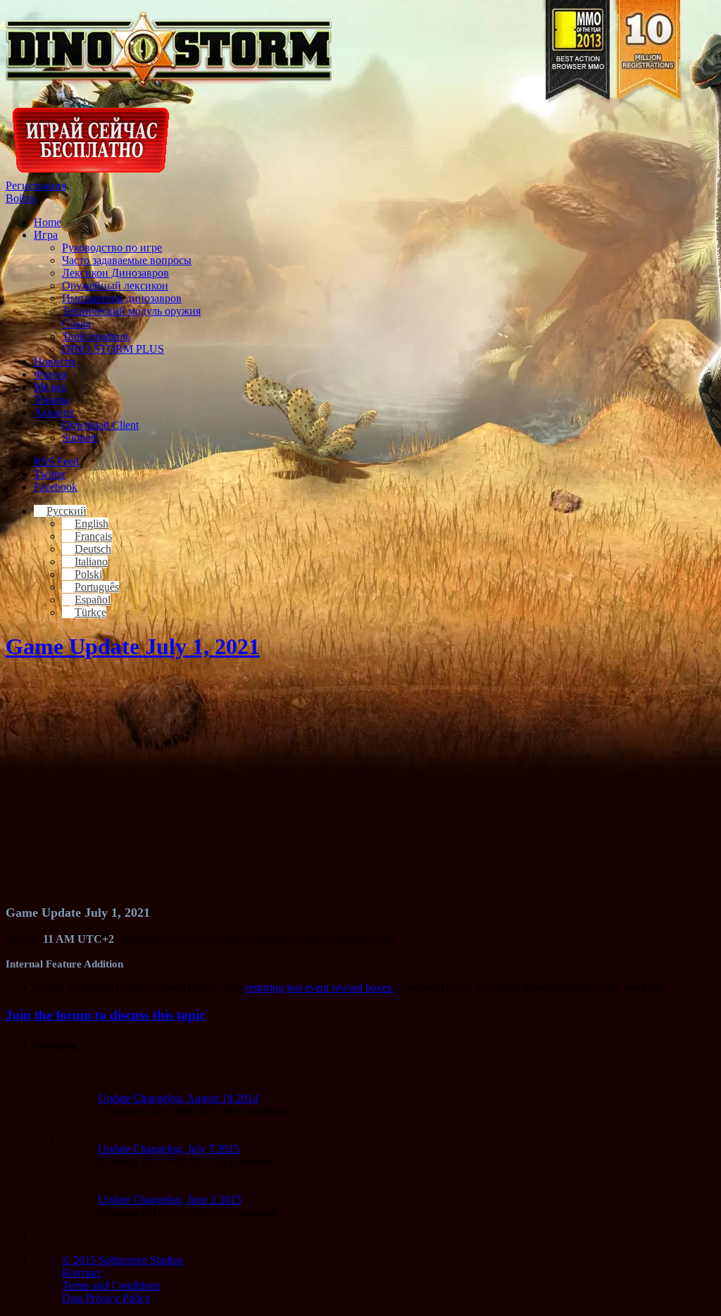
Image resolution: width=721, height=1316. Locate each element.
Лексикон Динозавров (115, 273)
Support (79, 438)
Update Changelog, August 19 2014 (178, 1098)
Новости (54, 362)
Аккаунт (54, 412)
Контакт (81, 1273)
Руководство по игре (112, 247)
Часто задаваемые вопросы (127, 260)
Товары (52, 400)
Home (47, 222)
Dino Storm (169, 50)
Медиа (49, 387)
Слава (76, 324)
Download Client (100, 425)
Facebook (55, 487)
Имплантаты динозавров (122, 298)
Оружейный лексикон (115, 286)
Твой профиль (96, 336)
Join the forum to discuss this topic (105, 1015)
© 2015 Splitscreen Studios (122, 1260)
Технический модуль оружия (131, 311)
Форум (50, 374)
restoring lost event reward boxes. (319, 988)
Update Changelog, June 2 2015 (170, 1199)
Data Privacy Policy (106, 1298)
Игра (46, 235)
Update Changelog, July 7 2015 (168, 1149)
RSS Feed (56, 462)
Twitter (49, 474)
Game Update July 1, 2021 (133, 646)
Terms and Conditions (111, 1285)
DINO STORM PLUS (113, 349)
